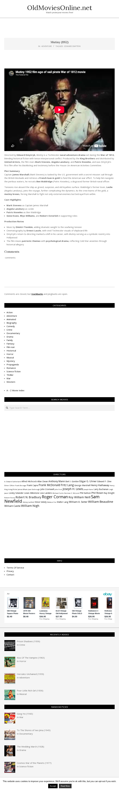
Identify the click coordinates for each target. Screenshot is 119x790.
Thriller (10, 374)
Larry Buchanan (101, 489)
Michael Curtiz (58, 493)
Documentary (13, 333)
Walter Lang (62, 502)
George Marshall (82, 485)
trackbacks (37, 293)
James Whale (23, 489)
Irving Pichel (12, 489)
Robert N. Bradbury (28, 497)
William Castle (12, 506)
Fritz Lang (67, 485)
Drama (10, 336)
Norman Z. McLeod (71, 493)
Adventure (46, 46)
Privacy (10, 571)
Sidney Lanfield (28, 502)
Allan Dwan (42, 481)
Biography (12, 322)
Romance (11, 367)
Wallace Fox (51, 502)
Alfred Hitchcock (29, 481)
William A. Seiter (78, 501)
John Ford (58, 489)
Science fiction (14, 371)
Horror (10, 354)
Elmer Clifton (9, 485)
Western (11, 381)
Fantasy (10, 343)
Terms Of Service (15, 567)
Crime (9, 329)
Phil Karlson (85, 493)
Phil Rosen (97, 492)
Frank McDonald (49, 485)
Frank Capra (32, 485)
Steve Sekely (41, 502)
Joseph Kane (88, 489)
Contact (10, 574)
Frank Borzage (20, 485)
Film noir (11, 347)
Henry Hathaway (100, 485)
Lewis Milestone (31, 493)
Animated (11, 319)
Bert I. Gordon (72, 481)
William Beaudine (100, 502)
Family (10, 340)
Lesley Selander (16, 493)
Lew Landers (46, 493)
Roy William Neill (79, 497)
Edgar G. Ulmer (88, 481)
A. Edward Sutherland (12, 482)
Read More (65, 786)
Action (10, 312)
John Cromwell (47, 489)
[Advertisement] (59, 29)
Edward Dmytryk (72, 46)
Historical (11, 350)
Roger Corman (55, 496)
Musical (10, 357)
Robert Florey (9, 498)
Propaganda (13, 364)
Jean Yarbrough (34, 489)
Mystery (11, 361)
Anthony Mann (56, 481)
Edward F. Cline (104, 481)
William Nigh (30, 506)
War (9, 378)
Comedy (11, 326)
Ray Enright (109, 493)
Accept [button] (53, 786)
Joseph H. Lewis (73, 489)
